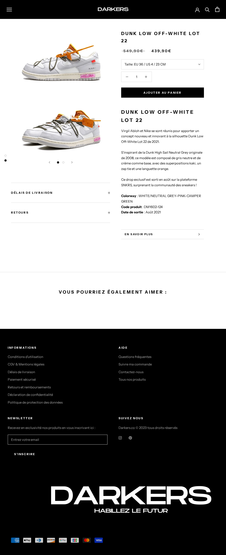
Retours (19, 212)
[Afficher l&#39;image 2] (63, 162)
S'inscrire (24, 454)
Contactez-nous (131, 372)
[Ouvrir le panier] (217, 9)
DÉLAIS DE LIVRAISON (32, 192)
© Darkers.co (24, 507)
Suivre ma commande (135, 364)
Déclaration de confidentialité (30, 395)
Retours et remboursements (29, 387)
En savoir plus (139, 234)
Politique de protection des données (35, 402)
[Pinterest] (130, 438)
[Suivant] (72, 162)
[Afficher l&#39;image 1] (58, 162)
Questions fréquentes (135, 357)
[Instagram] (120, 438)
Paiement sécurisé (22, 379)
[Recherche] (207, 9)
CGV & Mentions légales (26, 364)
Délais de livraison (21, 372)
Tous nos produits (132, 379)
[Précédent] (49, 162)
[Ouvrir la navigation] (9, 9)
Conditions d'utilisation (25, 357)
